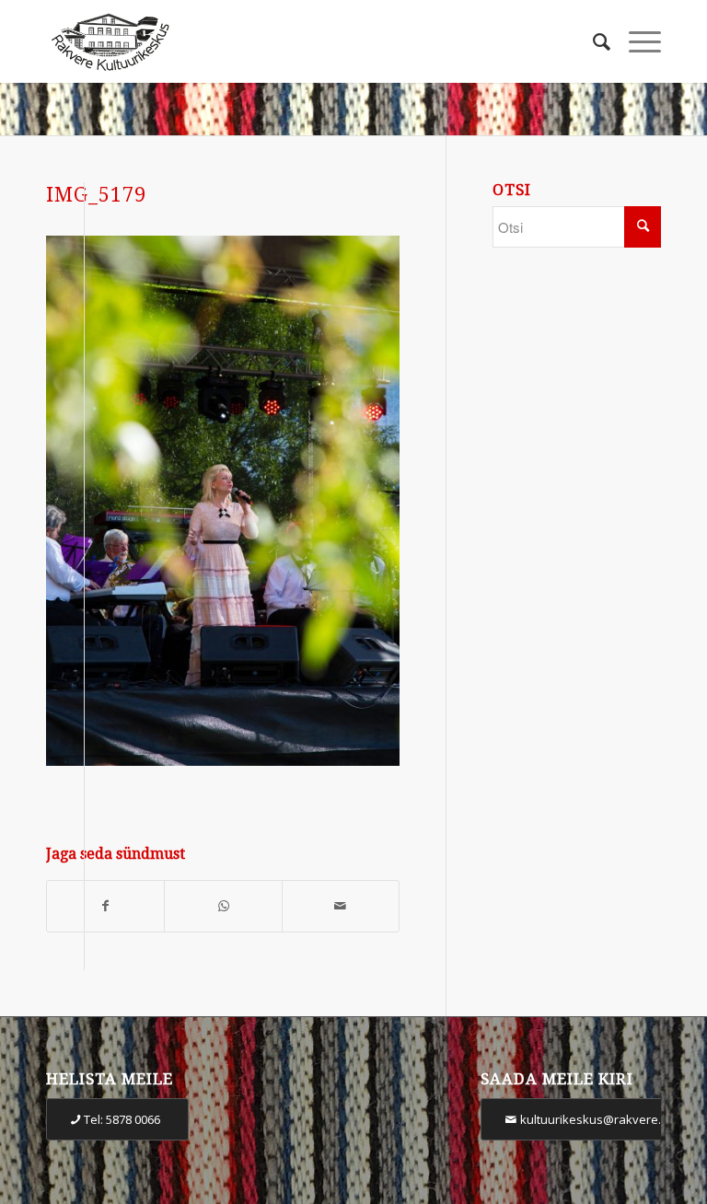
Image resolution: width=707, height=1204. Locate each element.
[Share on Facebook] (105, 906)
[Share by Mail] (341, 906)
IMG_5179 (96, 194)
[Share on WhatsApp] (223, 906)
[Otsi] (592, 41)
